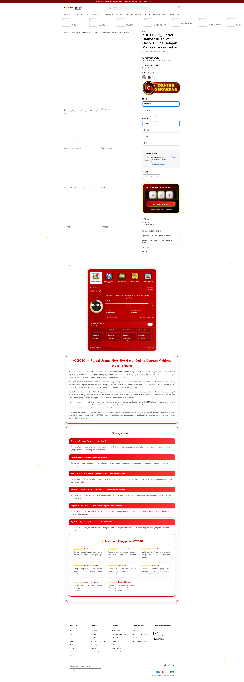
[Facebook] (143, 252)
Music (71, 645)
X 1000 (146, 130)
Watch (72, 641)
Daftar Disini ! (147, 1)
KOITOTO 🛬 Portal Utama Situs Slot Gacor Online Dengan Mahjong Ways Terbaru (122, 1)
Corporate (94, 634)
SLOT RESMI (106, 14)
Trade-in (93, 648)
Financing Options (97, 645)
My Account (116, 631)
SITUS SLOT (85, 14)
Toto (71, 652)
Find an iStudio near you (140, 634)
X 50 (146, 143)
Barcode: (157, 51)
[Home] (68, 7)
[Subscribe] (99, 670)
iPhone (72, 638)
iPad (71, 634)
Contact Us (115, 641)
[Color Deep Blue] (149, 77)
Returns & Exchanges (119, 638)
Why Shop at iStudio (139, 638)
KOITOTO (67, 14)
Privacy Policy (116, 648)
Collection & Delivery (119, 634)
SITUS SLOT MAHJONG (134, 14)
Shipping (154, 60)
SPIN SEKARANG (161, 204)
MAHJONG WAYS (118, 14)
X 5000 (147, 123)
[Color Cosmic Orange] (144, 77)
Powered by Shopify (168, 675)
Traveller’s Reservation (98, 652)
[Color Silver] (153, 77)
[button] (67, 14)
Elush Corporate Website (140, 641)
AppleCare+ (94, 631)
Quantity (145, 172)
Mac (71, 631)
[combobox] (129, 8)
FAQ (113, 645)
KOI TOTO (75, 14)
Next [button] (179, 2)
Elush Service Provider (98, 641)
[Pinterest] (150, 252)
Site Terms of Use (118, 652)
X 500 (146, 136)
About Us (135, 631)
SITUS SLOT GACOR (151, 14)
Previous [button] (65, 2)
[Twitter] (146, 252)
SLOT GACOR (95, 14)
